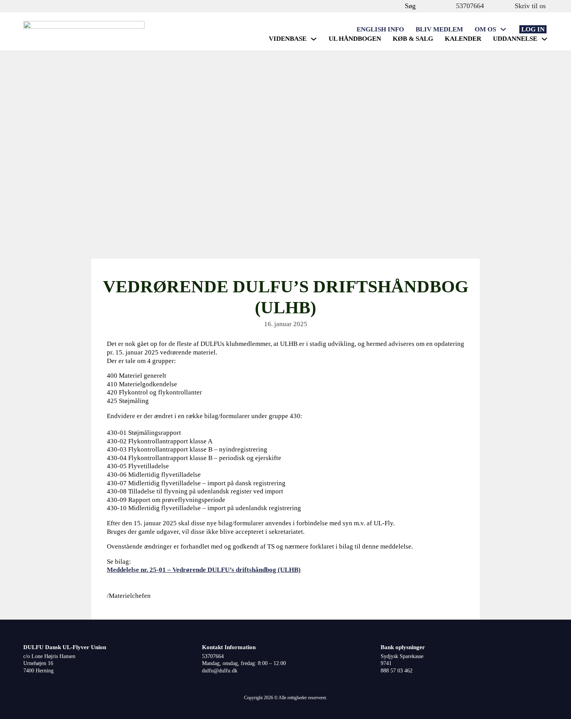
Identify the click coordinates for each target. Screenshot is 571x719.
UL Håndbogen (355, 38)
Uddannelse (515, 38)
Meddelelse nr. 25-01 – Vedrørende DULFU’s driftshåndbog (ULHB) (204, 569)
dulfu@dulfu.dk (219, 671)
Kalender (463, 38)
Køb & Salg (413, 38)
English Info (380, 29)
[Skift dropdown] (503, 29)
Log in (533, 29)
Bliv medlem (439, 29)
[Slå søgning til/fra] (397, 6)
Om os (485, 29)
